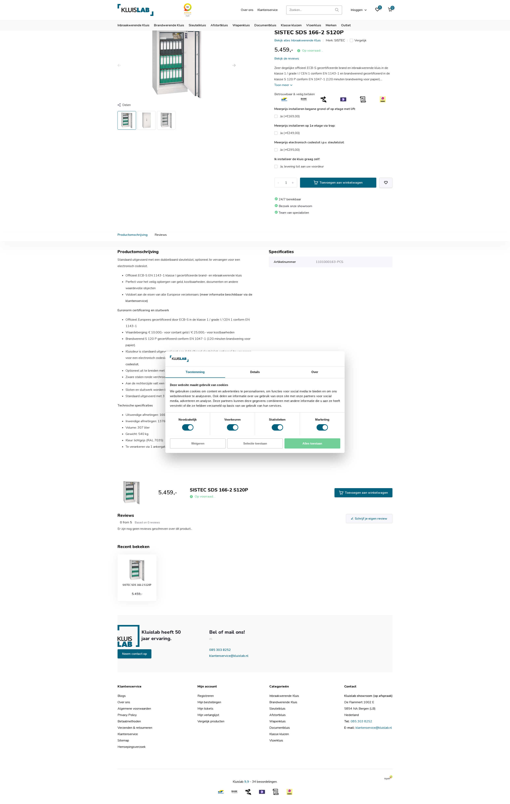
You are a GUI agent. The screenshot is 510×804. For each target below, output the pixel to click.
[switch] (232, 427)
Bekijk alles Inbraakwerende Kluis (297, 40)
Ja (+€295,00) (290, 150)
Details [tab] (255, 371)
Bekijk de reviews (286, 58)
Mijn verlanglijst (208, 715)
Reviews (161, 235)
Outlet (346, 25)
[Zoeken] (337, 10)
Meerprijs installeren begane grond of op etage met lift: (315, 109)
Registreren (205, 696)
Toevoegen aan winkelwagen (341, 182)
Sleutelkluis (197, 25)
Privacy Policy (127, 715)
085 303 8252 (220, 650)
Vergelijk (360, 40)
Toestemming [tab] (195, 371)
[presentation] (119, 66)
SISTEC (339, 40)
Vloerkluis (313, 25)
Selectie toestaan (255, 443)
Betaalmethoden (129, 721)
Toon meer (282, 85)
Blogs (122, 696)
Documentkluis (265, 25)
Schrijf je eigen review (371, 518)
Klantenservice (267, 10)
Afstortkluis (219, 25)
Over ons (247, 10)
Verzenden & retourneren (135, 728)
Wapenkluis (241, 25)
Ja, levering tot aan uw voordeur (302, 166)
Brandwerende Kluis (169, 25)
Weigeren (197, 443)
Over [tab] (314, 371)
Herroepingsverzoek (132, 747)
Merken (331, 25)
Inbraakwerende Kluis (133, 25)
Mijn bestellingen (209, 702)
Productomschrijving (133, 235)
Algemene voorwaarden (134, 708)
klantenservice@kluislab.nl (228, 656)
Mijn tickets (205, 708)
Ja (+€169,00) (290, 116)
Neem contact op (134, 654)
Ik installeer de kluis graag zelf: (297, 159)
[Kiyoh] (388, 777)
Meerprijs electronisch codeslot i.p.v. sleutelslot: (309, 142)
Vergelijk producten (210, 721)
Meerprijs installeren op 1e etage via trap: (304, 125)
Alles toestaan (312, 443)
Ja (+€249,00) (290, 133)
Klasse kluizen (291, 25)
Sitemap (123, 740)
